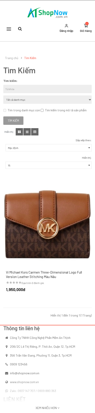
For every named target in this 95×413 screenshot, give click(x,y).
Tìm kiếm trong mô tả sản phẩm (66, 110)
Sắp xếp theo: (84, 140)
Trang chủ (11, 58)
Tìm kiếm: (10, 81)
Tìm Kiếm (30, 58)
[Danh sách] (27, 131)
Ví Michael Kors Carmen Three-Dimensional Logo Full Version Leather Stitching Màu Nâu (44, 274)
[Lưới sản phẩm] (19, 131)
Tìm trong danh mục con (24, 110)
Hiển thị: (87, 157)
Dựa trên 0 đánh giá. (32, 282)
